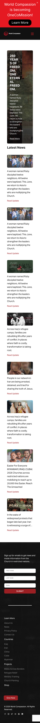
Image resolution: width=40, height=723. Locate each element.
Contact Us (9, 634)
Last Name (8, 575)
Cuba (6, 655)
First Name (8, 567)
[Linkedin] (22, 714)
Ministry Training (11, 676)
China (6, 651)
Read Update (13, 200)
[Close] (37, 2)
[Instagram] (8, 714)
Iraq (6, 644)
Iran (6, 648)
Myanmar (8, 659)
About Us (8, 623)
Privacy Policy (10, 630)
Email (6, 582)
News (6, 627)
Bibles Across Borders (14, 669)
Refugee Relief (10, 672)
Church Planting (11, 680)
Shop (6, 685)
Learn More (20, 22)
